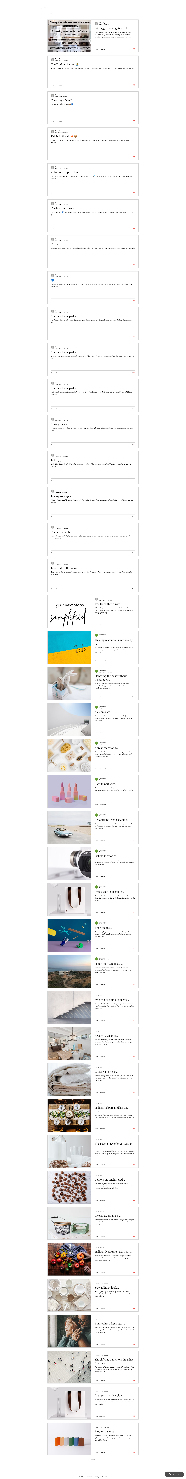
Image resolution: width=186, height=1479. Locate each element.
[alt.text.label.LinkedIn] (45, 8)
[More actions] (134, 23)
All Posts (49, 13)
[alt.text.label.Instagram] (42, 8)
